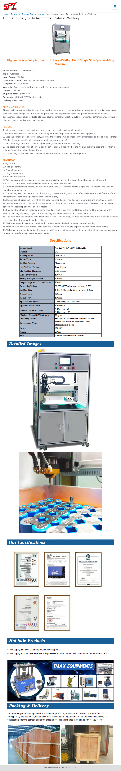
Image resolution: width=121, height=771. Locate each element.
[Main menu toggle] (115, 6)
